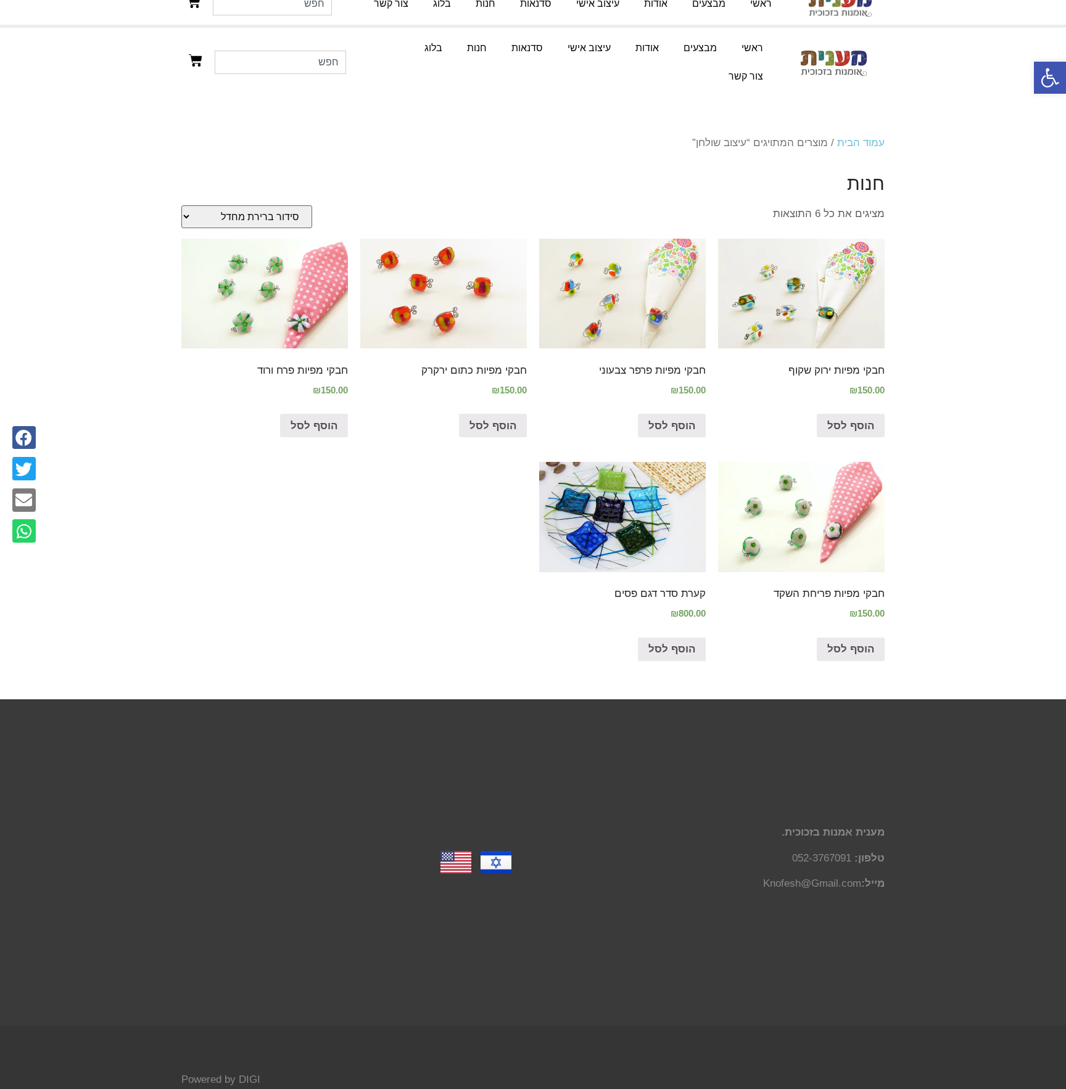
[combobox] (281, 62)
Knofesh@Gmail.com (812, 883)
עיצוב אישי (589, 48)
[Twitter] (24, 468)
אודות (647, 48)
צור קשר (746, 76)
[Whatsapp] (24, 531)
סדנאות (527, 48)
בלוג (433, 48)
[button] (1050, 78)
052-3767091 (821, 858)
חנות (477, 48)
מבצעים (700, 48)
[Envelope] (24, 500)
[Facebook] (24, 438)
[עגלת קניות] (195, 60)
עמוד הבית (861, 143)
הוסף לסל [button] (850, 426)
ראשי (752, 48)
